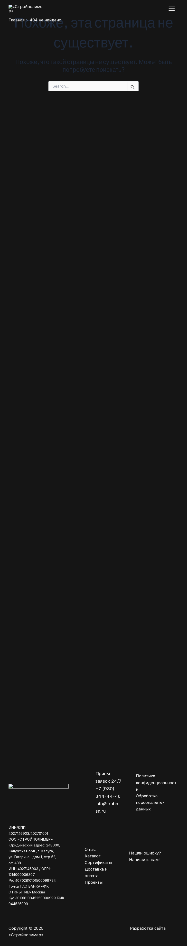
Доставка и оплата (96, 872)
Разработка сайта (148, 928)
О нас (90, 849)
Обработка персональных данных (150, 802)
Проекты (94, 882)
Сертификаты (98, 862)
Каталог (93, 856)
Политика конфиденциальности (156, 782)
